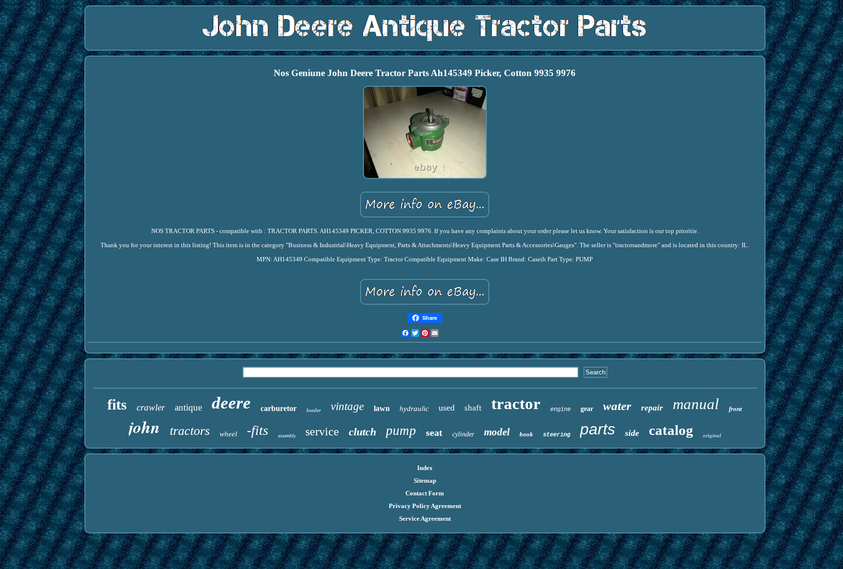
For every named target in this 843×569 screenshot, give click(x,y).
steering (556, 435)
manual (696, 403)
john (144, 426)
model (497, 432)
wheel (228, 434)
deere (231, 402)
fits (117, 404)
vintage (347, 406)
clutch (362, 432)
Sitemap (425, 480)
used (447, 407)
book (526, 434)
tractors (190, 431)
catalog (671, 430)
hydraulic (414, 408)
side (632, 433)
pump (401, 430)
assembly (287, 435)
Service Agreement (425, 518)
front (735, 408)
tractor (516, 403)
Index (425, 467)
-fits (257, 430)
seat (434, 432)
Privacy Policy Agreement (425, 506)
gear (587, 408)
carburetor (279, 408)
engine (560, 409)
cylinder (463, 434)
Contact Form (424, 493)
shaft (473, 407)
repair (652, 407)
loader (313, 410)
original (712, 435)
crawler (151, 407)
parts (597, 429)
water (617, 405)
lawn (382, 408)
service (322, 431)
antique (188, 407)
